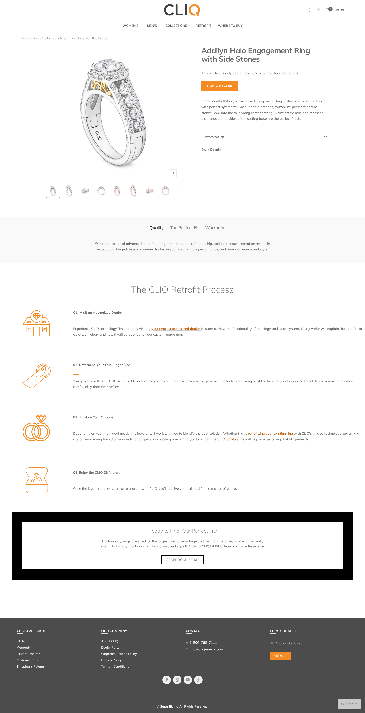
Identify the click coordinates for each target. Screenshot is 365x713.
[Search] (310, 10)
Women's (131, 26)
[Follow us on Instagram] (177, 680)
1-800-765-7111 (203, 642)
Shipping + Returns (31, 666)
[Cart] (328, 10)
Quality (156, 227)
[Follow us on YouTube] (188, 680)
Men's (152, 26)
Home (26, 38)
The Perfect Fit (184, 227)
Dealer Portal (110, 647)
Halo (36, 38)
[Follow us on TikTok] (198, 680)
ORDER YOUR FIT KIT (182, 560)
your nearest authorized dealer (176, 329)
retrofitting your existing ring (271, 433)
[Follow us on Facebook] (166, 680)
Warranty (214, 227)
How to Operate (28, 654)
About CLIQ (109, 641)
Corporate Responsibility (119, 654)
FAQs (21, 641)
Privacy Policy (111, 660)
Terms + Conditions (115, 666)
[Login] (318, 10)
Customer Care (27, 660)
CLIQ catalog (227, 439)
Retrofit (203, 26)
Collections (176, 26)
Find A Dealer (219, 86)
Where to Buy (230, 26)
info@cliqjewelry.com (206, 649)
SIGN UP (280, 656)
